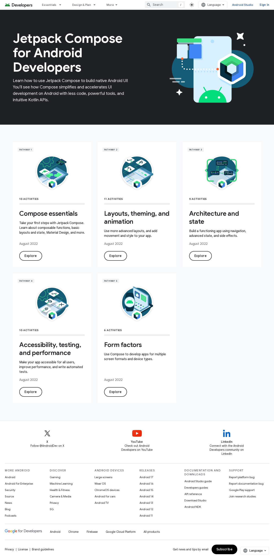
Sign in (264, 5)
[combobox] (165, 4)
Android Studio (242, 5)
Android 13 (146, 503)
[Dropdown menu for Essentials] (62, 5)
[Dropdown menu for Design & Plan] (96, 5)
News (8, 503)
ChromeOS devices (106, 490)
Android (10, 477)
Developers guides (196, 487)
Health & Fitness (60, 490)
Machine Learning (61, 483)
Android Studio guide (198, 481)
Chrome (73, 532)
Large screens (103, 477)
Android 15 (146, 490)
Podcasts (10, 515)
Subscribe (224, 549)
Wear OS (100, 483)
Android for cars (104, 496)
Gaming (55, 477)
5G (52, 509)
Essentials (49, 5)
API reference (193, 494)
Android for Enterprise (19, 483)
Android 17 (146, 477)
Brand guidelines (43, 549)
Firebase (92, 532)
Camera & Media (60, 496)
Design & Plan (81, 5)
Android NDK (192, 507)
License (23, 549)
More (110, 5)
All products (152, 532)
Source (9, 496)
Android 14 (146, 496)
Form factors (123, 345)
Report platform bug (242, 477)
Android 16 (146, 483)
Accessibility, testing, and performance (50, 349)
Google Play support (242, 490)
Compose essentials (48, 213)
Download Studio (195, 500)
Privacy (54, 503)
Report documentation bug (246, 483)
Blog (7, 509)
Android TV (101, 503)
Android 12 (146, 509)
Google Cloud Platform (121, 532)
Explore (30, 256)
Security (10, 490)
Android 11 (146, 515)
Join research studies (242, 496)
